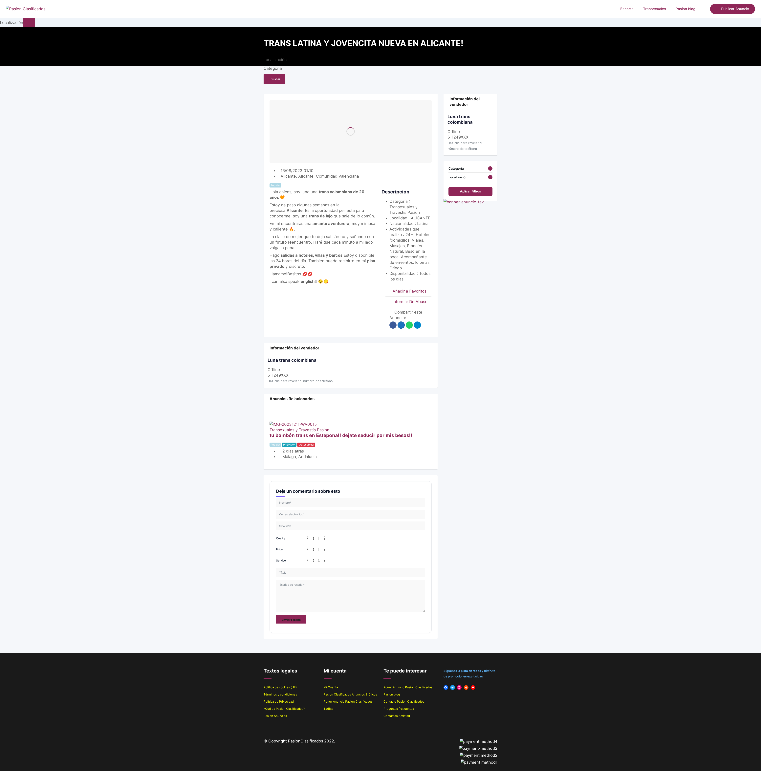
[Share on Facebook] (393, 325)
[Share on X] (401, 325)
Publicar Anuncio (735, 9)
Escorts (627, 9)
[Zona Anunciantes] (705, 9)
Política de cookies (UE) (280, 687)
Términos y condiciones (280, 694)
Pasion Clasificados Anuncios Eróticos (350, 694)
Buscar (275, 79)
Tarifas (328, 709)
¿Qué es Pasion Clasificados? (284, 709)
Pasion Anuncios (275, 716)
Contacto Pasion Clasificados (403, 701)
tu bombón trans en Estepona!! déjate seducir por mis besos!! (341, 435)
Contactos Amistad (396, 716)
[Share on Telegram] (417, 325)
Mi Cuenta (331, 687)
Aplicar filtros (470, 191)
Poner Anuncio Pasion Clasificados (348, 701)
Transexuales (654, 9)
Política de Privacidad (279, 701)
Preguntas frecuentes (398, 709)
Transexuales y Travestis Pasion (299, 430)
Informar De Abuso (410, 301)
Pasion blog (685, 9)
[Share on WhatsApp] (409, 325)
